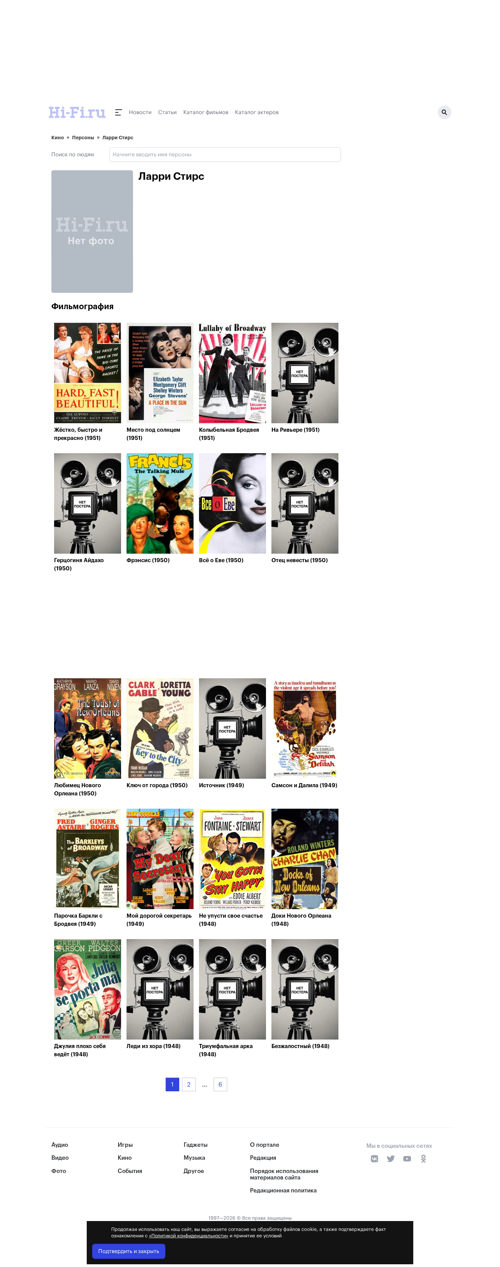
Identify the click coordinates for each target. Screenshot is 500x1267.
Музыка (194, 1158)
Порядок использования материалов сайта (284, 1174)
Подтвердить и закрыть (128, 1251)
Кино (57, 137)
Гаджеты (195, 1145)
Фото (58, 1171)
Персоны (83, 137)
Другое (194, 1171)
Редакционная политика (283, 1190)
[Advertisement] (196, 627)
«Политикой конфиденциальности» (188, 1236)
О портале (264, 1145)
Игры (125, 1145)
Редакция (263, 1158)
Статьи (167, 112)
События (130, 1171)
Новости (140, 112)
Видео (60, 1158)
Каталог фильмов (205, 112)
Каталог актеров (257, 112)
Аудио (59, 1145)
